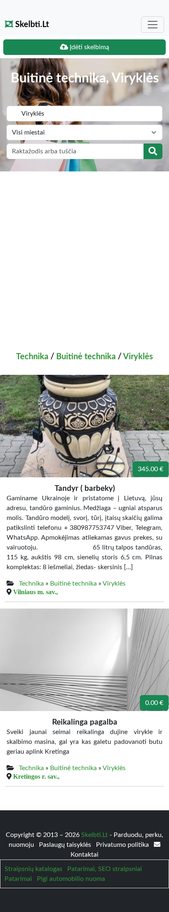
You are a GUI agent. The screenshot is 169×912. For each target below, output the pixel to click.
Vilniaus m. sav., (35, 591)
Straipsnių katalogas (33, 869)
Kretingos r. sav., (36, 776)
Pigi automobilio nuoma (71, 879)
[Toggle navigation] (152, 24)
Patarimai (18, 879)
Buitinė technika (86, 357)
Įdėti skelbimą (88, 47)
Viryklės (138, 357)
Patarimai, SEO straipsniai (104, 869)
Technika (32, 357)
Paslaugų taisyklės (66, 844)
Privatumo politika (123, 844)
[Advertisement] (84, 260)
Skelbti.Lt (31, 25)
